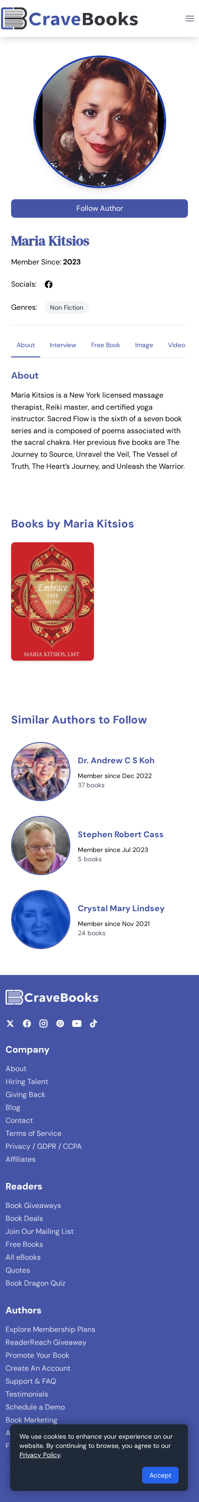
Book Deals (24, 1218)
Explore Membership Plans (50, 1329)
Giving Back (25, 1094)
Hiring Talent (27, 1081)
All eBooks (23, 1257)
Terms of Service (34, 1133)
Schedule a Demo (35, 1407)
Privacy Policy (39, 1455)
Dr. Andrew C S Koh (116, 760)
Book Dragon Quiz (35, 1283)
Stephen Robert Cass (121, 834)
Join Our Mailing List (40, 1231)
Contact (19, 1120)
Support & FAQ (31, 1381)
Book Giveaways (33, 1205)
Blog (13, 1107)
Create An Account (38, 1368)
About (16, 1068)
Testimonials (27, 1394)
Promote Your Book (37, 1355)
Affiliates (21, 1159)
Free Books (24, 1244)
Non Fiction (66, 307)
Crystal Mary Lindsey (121, 908)
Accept (160, 1475)
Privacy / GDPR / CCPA (44, 1146)
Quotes (18, 1270)
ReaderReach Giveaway (46, 1342)
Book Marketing (31, 1420)
